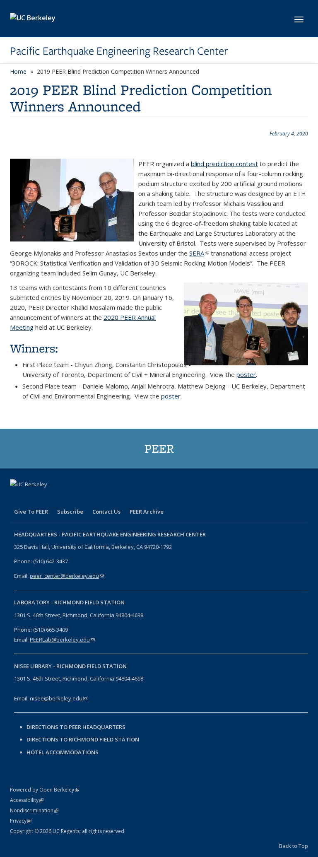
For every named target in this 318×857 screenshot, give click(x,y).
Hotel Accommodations (62, 752)
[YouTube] (66, 498)
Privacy (20, 820)
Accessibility (26, 800)
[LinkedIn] (49, 498)
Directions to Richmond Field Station (82, 739)
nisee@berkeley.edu (58, 698)
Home (18, 71)
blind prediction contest (224, 163)
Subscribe (70, 511)
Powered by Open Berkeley (44, 789)
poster (246, 374)
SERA (199, 253)
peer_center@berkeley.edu (67, 575)
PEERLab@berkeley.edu (62, 639)
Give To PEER (31, 511)
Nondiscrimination (34, 810)
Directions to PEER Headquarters (76, 727)
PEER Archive (147, 511)
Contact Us (106, 511)
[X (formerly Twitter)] (33, 498)
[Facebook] (17, 498)
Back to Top (293, 846)
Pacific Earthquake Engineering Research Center (119, 50)
